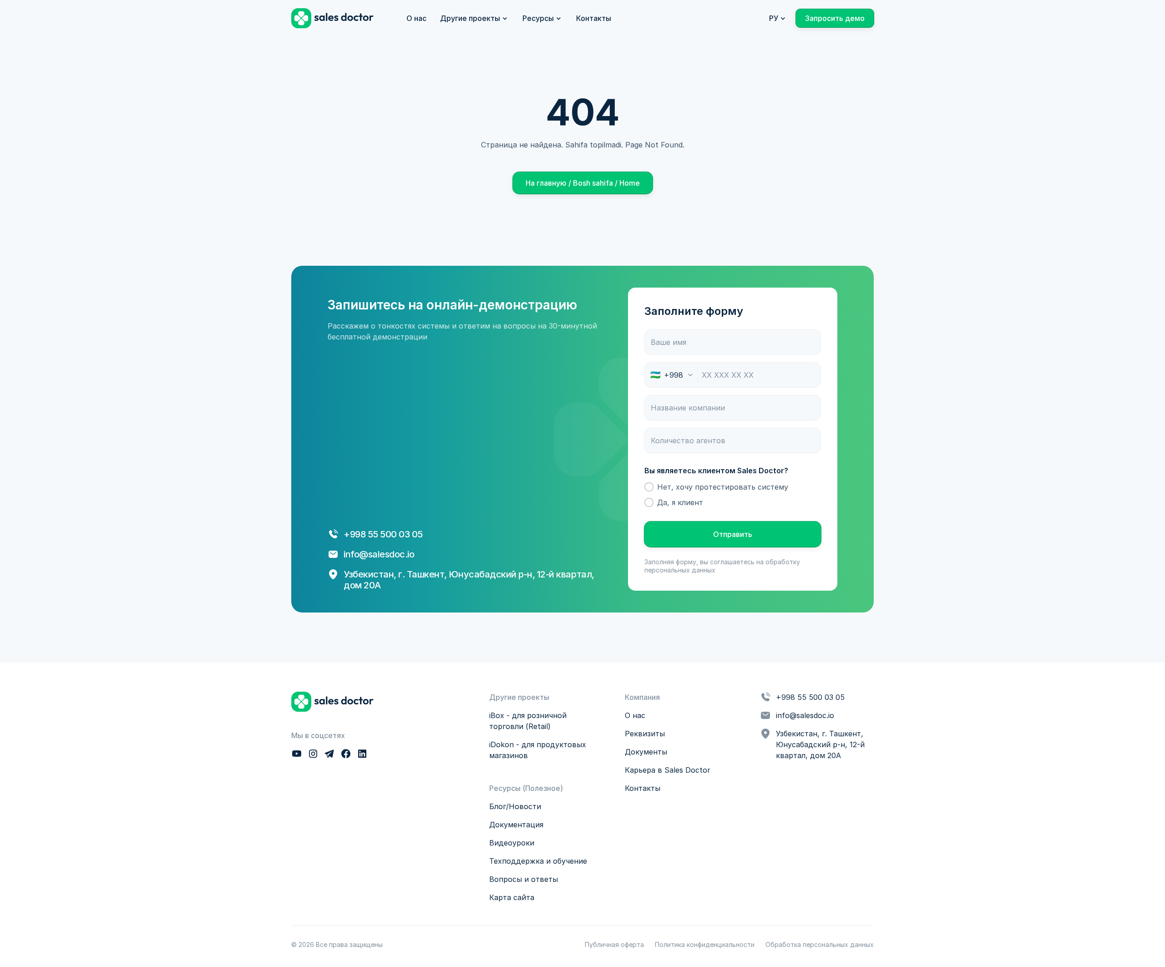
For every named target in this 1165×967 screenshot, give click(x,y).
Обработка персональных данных (819, 944)
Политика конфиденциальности (705, 944)
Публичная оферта (614, 944)
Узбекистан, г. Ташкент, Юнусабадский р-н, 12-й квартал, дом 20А (821, 744)
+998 (356, 534)
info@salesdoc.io (379, 554)
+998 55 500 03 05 (810, 697)
